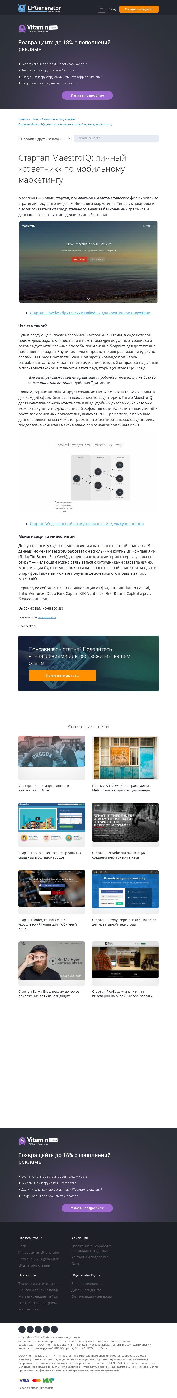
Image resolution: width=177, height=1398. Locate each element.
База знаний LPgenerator (38, 1259)
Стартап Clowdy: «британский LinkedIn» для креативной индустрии (90, 312)
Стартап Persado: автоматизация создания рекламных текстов (119, 855)
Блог (22, 1246)
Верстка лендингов (86, 1283)
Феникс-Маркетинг (59, 1345)
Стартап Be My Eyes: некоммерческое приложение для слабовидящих (48, 993)
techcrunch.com (47, 617)
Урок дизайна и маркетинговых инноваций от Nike (44, 787)
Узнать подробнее (87, 95)
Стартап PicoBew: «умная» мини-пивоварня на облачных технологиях (122, 993)
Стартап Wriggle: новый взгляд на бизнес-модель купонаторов (87, 523)
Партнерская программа (38, 1303)
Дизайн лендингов (86, 1290)
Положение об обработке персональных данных (91, 1248)
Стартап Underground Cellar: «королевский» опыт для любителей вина (47, 924)
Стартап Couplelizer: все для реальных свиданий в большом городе (49, 855)
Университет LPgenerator (38, 1252)
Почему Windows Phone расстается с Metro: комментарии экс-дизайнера (121, 787)
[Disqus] (88, 1063)
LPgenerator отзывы (34, 1265)
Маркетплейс (29, 1309)
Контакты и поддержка (89, 1257)
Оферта (77, 1263)
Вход (112, 9)
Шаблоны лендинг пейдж (38, 1290)
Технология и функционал (39, 1283)
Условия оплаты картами (35, 1388)
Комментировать (62, 675)
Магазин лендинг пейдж (38, 1296)
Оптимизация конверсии (91, 1296)
